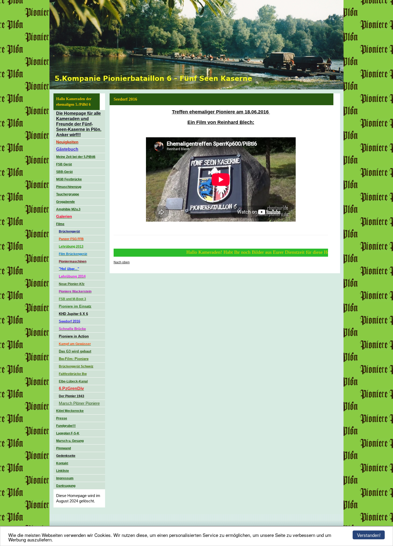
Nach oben (122, 262)
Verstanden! (369, 535)
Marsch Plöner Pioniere (79, 403)
